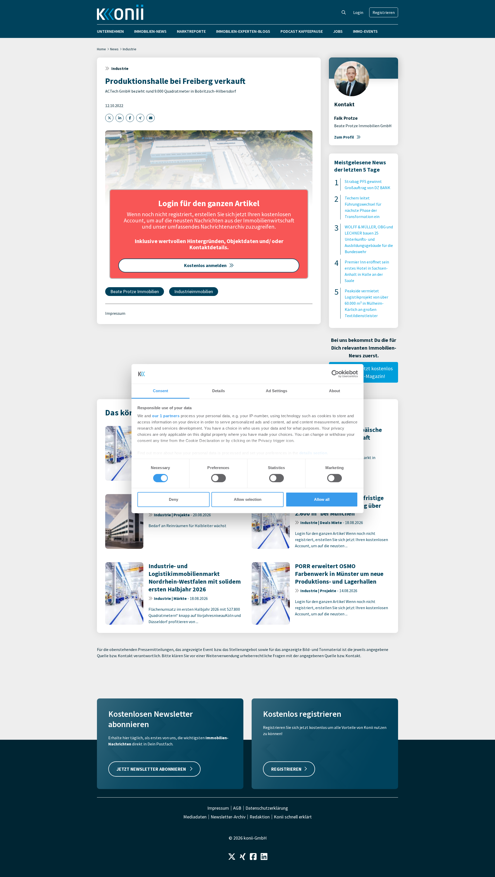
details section (313, 453)
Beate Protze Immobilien (134, 291)
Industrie (129, 49)
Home (101, 49)
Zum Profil (344, 137)
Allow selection (247, 499)
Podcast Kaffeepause (301, 31)
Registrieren (384, 12)
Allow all (321, 499)
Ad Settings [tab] (276, 391)
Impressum (115, 313)
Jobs (338, 31)
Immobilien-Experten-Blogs (243, 31)
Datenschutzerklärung (266, 808)
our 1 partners (165, 416)
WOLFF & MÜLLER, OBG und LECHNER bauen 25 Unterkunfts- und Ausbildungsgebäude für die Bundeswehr (369, 239)
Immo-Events (365, 31)
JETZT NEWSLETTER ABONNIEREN (152, 769)
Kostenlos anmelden (205, 265)
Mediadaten (195, 817)
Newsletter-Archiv (228, 817)
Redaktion (260, 817)
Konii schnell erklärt (293, 817)
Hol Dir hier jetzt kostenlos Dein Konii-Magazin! (364, 372)
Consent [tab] (160, 391)
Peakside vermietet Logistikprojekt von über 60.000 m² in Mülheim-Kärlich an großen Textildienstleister (366, 303)
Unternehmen (110, 31)
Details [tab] (218, 391)
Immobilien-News (150, 31)
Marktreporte (191, 31)
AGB (237, 808)
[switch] (218, 478)
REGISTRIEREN (286, 769)
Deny (173, 499)
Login (358, 12)
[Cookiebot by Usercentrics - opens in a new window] (335, 374)
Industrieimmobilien (193, 291)
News (114, 49)
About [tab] (334, 391)
